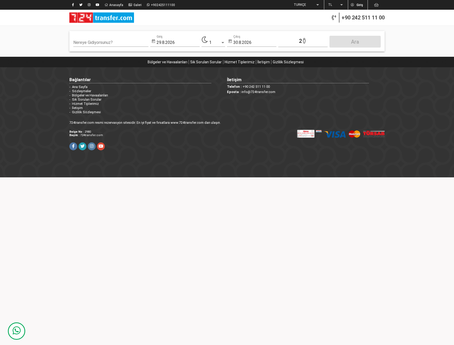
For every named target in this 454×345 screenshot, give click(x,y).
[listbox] (307, 5)
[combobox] (110, 42)
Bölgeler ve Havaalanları (167, 62)
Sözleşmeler (81, 91)
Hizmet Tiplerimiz (240, 62)
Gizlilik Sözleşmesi (288, 62)
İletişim (263, 62)
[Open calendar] (153, 41)
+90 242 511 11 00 (363, 17)
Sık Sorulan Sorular (206, 62)
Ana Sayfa (79, 87)
